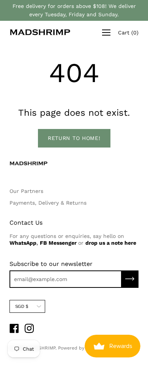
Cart (128, 33)
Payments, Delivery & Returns (48, 203)
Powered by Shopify (80, 348)
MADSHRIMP (41, 348)
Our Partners (26, 191)
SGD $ (21, 306)
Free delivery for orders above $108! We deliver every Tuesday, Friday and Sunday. (74, 10)
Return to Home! (74, 138)
